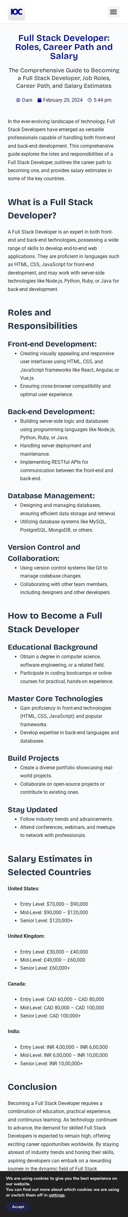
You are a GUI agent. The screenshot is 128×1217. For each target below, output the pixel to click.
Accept (18, 1206)
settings (57, 1195)
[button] (113, 11)
